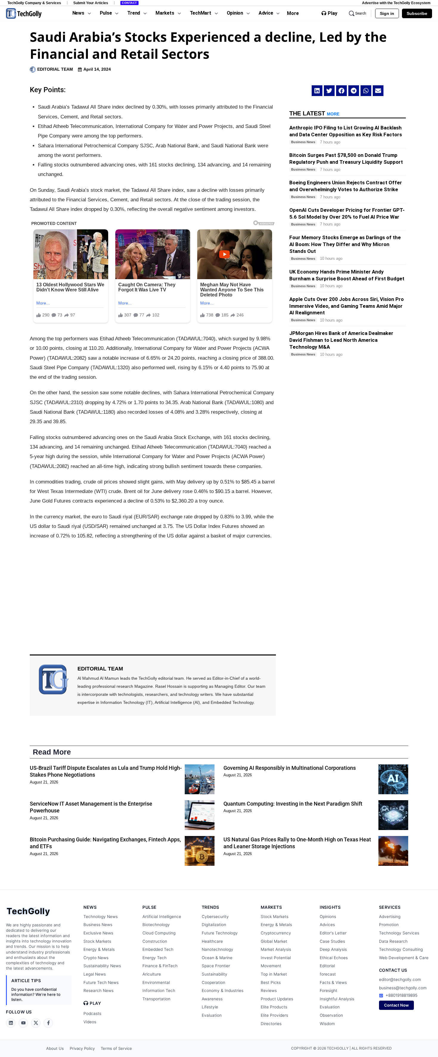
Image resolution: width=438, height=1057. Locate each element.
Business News (97, 924)
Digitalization (214, 924)
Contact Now (396, 1005)
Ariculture (151, 974)
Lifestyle (210, 1007)
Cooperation (213, 982)
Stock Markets (97, 941)
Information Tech (158, 990)
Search (360, 13)
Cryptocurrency (276, 933)
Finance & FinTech (160, 965)
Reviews (269, 990)
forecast (328, 974)
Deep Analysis (333, 949)
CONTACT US (393, 970)
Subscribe (417, 13)
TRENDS (210, 907)
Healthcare (212, 941)
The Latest (314, 113)
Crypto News (95, 957)
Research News (98, 990)
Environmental (156, 982)
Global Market (274, 941)
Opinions (328, 916)
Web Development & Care (403, 957)
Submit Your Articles (90, 2)
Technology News (100, 916)
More (293, 13)
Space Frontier (216, 965)
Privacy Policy (82, 1048)
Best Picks (271, 982)
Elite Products (274, 1007)
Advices (327, 924)
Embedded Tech (157, 949)
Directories (271, 1023)
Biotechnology (156, 924)
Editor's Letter (333, 933)
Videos (89, 1021)
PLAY (95, 1003)
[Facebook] (48, 1023)
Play (332, 13)
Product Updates (277, 998)
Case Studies (332, 941)
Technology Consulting (401, 949)
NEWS (90, 907)
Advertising (389, 916)
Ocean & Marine (217, 957)
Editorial (327, 965)
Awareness (212, 998)
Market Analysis (276, 949)
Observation (331, 1015)
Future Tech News (101, 982)
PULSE (149, 907)
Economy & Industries (222, 990)
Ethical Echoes (334, 957)
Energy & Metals (99, 949)
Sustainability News (102, 965)
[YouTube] (23, 1023)
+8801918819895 (401, 995)
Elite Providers (274, 1015)
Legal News (94, 974)
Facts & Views (333, 982)
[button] (317, 90)
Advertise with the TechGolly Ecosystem (396, 2)
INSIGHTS (330, 907)
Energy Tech (154, 957)
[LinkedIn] (10, 1023)
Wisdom (327, 1023)
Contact (129, 2)
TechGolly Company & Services (34, 2)
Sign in (387, 13)
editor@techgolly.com (400, 979)
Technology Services (399, 933)
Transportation (156, 998)
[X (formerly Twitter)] (36, 1023)
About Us (55, 1048)
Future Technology (220, 933)
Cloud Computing (158, 933)
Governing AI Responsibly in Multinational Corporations (289, 768)
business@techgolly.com (403, 987)
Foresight (328, 990)
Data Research (393, 941)
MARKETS (271, 907)
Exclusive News (98, 933)
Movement (271, 965)
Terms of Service (116, 1048)
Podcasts (92, 1013)
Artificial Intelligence (161, 916)
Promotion (389, 924)
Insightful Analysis (337, 998)
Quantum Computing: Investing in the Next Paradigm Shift (292, 804)
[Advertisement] (153, 589)
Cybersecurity (215, 916)
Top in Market (274, 974)
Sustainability (214, 974)
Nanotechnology (217, 949)
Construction (154, 941)
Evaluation (212, 1015)
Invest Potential (276, 957)
